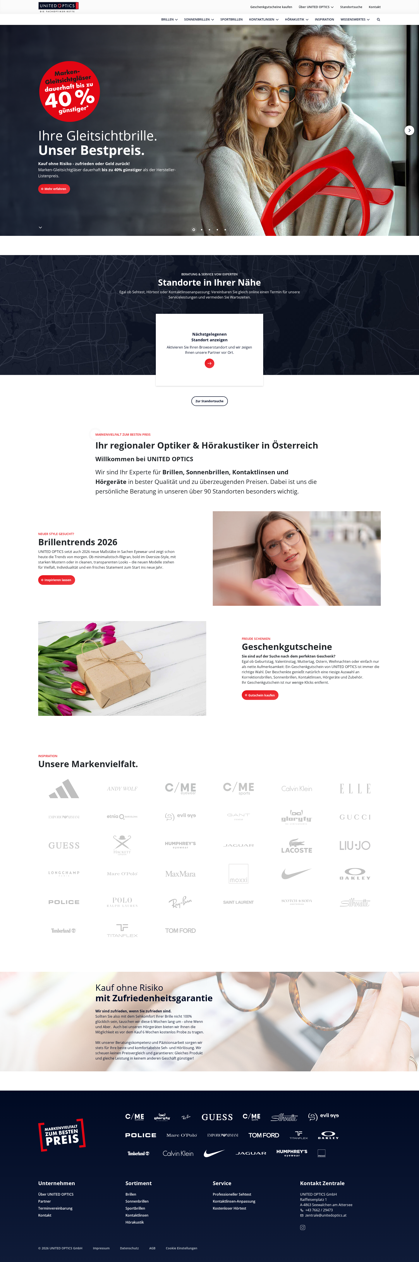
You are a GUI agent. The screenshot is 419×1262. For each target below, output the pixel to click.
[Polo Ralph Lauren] (122, 902)
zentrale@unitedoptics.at (326, 1215)
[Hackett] (122, 845)
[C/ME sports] (238, 788)
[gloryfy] (297, 817)
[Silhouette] (355, 902)
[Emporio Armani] (64, 817)
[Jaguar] (238, 845)
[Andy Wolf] (122, 788)
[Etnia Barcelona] (122, 817)
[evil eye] (180, 817)
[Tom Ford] (180, 930)
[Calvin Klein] (297, 788)
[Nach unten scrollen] (40, 226)
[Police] (64, 902)
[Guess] (64, 845)
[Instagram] (302, 1227)
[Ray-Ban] (180, 902)
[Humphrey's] (180, 845)
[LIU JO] (355, 845)
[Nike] (297, 874)
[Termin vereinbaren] (410, 1250)
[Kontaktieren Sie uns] (410, 1236)
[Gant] (238, 817)
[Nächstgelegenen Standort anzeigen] (209, 363)
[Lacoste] (297, 845)
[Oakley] (355, 874)
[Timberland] (64, 930)
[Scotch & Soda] (297, 902)
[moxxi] (238, 874)
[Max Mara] (180, 874)
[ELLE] (355, 788)
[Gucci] (355, 817)
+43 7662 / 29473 (319, 1210)
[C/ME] (180, 788)
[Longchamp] (64, 874)
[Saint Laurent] (238, 902)
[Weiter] (409, 130)
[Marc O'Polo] (122, 874)
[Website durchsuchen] (377, 19)
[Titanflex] (122, 930)
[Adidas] (64, 788)
